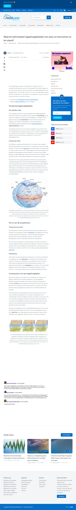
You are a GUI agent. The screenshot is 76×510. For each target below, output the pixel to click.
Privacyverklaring (25, 482)
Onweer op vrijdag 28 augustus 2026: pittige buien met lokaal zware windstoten (36, 458)
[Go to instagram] (61, 10)
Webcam (24, 10)
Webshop (30, 10)
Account (69, 10)
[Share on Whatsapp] (4, 70)
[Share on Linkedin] (4, 67)
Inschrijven (57, 117)
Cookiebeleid (24, 484)
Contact (23, 490)
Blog (13, 10)
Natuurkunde (12, 43)
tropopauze (26, 148)
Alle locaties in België (9, 490)
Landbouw (42, 486)
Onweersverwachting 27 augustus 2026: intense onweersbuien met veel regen (61, 458)
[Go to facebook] (54, 10)
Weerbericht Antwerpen (9, 480)
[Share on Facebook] (4, 58)
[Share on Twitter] (4, 61)
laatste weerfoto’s (20, 101)
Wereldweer (54, 81)
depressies (11, 250)
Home (5, 43)
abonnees (60, 142)
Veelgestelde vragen (26, 480)
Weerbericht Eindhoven (9, 486)
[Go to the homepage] (11, 17)
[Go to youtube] (64, 10)
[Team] (4, 52)
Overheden (42, 482)
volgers (59, 129)
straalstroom (31, 232)
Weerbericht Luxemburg (9, 488)
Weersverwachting (56, 79)
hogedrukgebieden (36, 123)
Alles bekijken (66, 435)
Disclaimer (24, 486)
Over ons (23, 488)
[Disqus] (26, 399)
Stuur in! (7, 6)
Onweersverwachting (56, 88)
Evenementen (43, 480)
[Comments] (4, 64)
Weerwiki (18, 10)
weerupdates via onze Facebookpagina (27, 99)
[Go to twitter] (58, 10)
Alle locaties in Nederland (10, 492)
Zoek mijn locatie (8, 494)
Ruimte (53, 90)
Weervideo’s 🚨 (7, 10)
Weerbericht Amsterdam (9, 484)
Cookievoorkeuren (28, 507)
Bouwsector (42, 484)
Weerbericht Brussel (8, 482)
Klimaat (53, 83)
